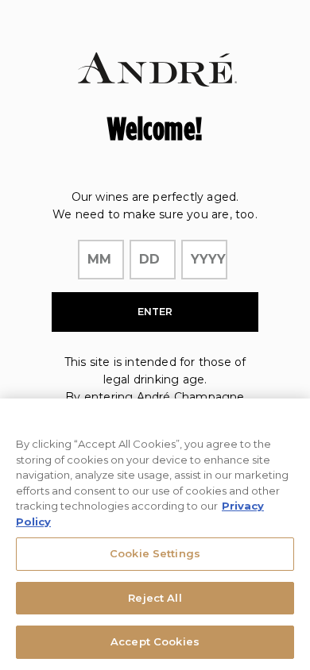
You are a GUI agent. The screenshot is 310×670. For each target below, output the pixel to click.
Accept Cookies (155, 641)
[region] (155, 534)
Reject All (154, 597)
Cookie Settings (155, 553)
